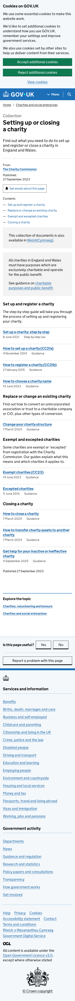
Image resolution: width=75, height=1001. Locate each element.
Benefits (9, 701)
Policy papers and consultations (28, 872)
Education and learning (21, 763)
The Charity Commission (20, 169)
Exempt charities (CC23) (23, 472)
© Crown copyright (37, 991)
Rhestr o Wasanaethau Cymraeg (28, 930)
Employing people (17, 770)
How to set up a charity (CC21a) (28, 348)
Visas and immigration (20, 808)
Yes (46, 645)
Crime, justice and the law (23, 740)
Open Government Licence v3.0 (27, 955)
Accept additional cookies (37, 62)
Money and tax (14, 793)
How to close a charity (21, 513)
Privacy (20, 913)
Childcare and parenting (22, 724)
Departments (13, 841)
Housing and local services (24, 785)
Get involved (12, 894)
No (63, 645)
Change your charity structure (27, 424)
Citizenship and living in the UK (27, 732)
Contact (50, 918)
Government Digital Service (24, 936)
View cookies (37, 82)
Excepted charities (18, 488)
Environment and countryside (26, 778)
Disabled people (16, 747)
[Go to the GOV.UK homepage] (18, 94)
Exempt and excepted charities (28, 216)
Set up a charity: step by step (26, 332)
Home (7, 105)
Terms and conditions (19, 924)
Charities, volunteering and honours (27, 606)
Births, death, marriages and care (29, 709)
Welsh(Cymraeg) (40, 240)
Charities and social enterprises (37, 105)
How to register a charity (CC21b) (30, 365)
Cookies (35, 913)
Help (7, 913)
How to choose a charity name (27, 381)
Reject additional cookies (37, 72)
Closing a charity (19, 222)
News (7, 849)
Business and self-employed (25, 717)
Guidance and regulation (22, 856)
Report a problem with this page (37, 660)
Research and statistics (21, 864)
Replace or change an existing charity (32, 210)
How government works (21, 887)
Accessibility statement (21, 918)
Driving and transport (19, 755)
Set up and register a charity (26, 204)
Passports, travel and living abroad (30, 801)
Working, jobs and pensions (24, 816)
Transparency (13, 879)
